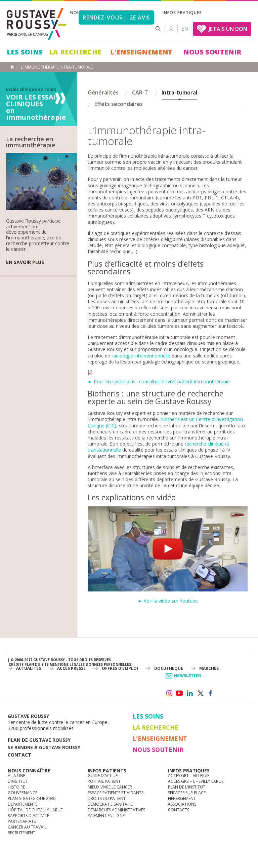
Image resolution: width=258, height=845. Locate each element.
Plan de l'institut (186, 787)
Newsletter (185, 679)
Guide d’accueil (104, 775)
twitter (200, 693)
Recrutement (21, 833)
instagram (169, 693)
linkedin (190, 693)
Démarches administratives (116, 810)
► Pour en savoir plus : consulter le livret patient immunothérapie (159, 381)
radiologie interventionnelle (141, 355)
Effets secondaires (118, 104)
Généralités (103, 92)
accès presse (71, 668)
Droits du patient (107, 798)
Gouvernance (22, 793)
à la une (16, 775)
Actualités (28, 668)
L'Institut (18, 781)
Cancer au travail (27, 827)
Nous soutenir (212, 51)
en (185, 29)
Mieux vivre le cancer (110, 787)
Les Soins (25, 51)
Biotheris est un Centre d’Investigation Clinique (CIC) (165, 422)
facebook (210, 693)
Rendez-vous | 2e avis (116, 17)
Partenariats (22, 821)
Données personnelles (108, 664)
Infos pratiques (182, 12)
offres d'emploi (120, 668)
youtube (179, 693)
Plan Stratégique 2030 (31, 798)
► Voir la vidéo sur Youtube (168, 601)
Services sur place (187, 793)
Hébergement (182, 798)
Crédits (16, 664)
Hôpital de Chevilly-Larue (35, 810)
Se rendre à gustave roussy (44, 747)
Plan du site (37, 664)
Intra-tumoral (179, 92)
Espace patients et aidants (115, 793)
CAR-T (140, 92)
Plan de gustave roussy (39, 740)
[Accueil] (37, 24)
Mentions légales (67, 664)
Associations (182, 804)
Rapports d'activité (28, 815)
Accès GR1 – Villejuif (188, 775)
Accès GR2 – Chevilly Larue (195, 781)
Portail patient (104, 781)
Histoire (16, 787)
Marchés (209, 668)
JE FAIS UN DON (228, 29)
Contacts (178, 810)
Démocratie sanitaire (110, 804)
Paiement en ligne (106, 815)
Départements (22, 804)
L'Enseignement (141, 51)
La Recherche (75, 51)
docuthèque (168, 668)
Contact (19, 755)
